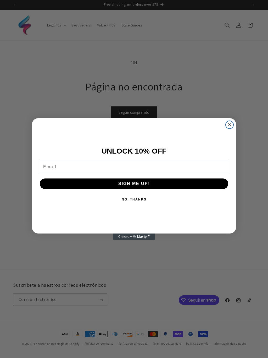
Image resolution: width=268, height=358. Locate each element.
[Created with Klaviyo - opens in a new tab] (134, 237)
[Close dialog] (229, 125)
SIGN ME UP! (134, 183)
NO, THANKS (134, 199)
